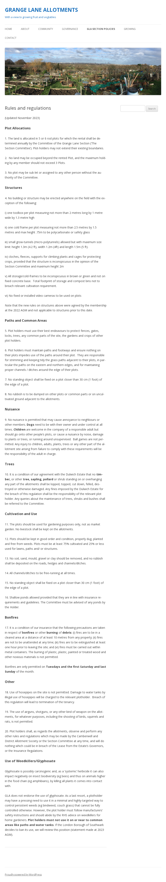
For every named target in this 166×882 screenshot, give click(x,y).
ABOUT (25, 29)
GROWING (130, 29)
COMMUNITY (45, 29)
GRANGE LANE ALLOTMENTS (41, 9)
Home (8, 29)
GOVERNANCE (70, 29)
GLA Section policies (101, 29)
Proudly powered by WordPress (23, 874)
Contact (10, 38)
